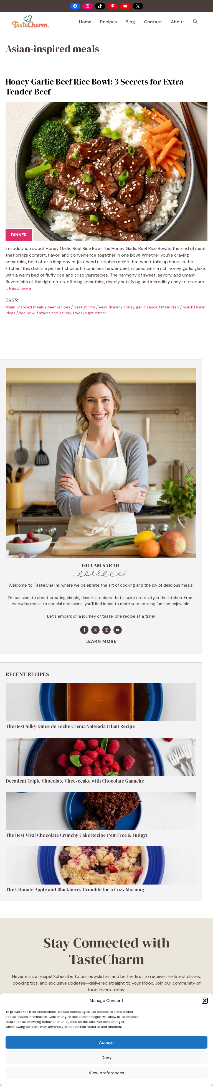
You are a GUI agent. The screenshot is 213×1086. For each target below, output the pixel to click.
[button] (204, 1000)
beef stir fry (84, 307)
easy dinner (109, 307)
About (177, 22)
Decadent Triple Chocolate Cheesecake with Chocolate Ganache (75, 781)
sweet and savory (55, 312)
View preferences (106, 1073)
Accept (106, 1042)
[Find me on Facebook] (84, 630)
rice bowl (27, 312)
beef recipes (58, 307)
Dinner (19, 235)
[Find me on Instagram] (106, 630)
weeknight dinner (90, 312)
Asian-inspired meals (25, 307)
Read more (20, 288)
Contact (153, 22)
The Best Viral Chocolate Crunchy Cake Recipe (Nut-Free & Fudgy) (76, 835)
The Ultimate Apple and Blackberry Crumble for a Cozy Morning (75, 889)
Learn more (101, 641)
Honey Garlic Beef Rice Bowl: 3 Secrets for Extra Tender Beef (95, 86)
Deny (107, 1058)
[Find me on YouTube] (117, 630)
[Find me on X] (95, 630)
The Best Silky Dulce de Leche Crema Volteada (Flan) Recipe (70, 726)
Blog (130, 22)
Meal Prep (170, 307)
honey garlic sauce (140, 307)
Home (85, 22)
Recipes (108, 22)
